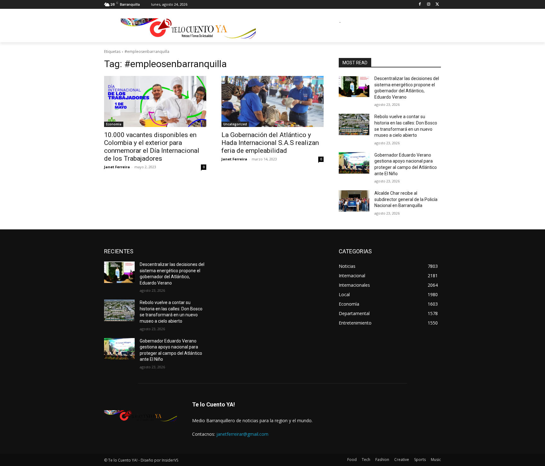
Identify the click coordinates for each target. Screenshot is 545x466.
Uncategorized (235, 124)
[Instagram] (428, 4)
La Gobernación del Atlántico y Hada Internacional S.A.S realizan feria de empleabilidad (270, 142)
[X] (437, 4)
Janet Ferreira (117, 166)
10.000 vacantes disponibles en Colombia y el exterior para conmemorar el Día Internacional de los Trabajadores (151, 146)
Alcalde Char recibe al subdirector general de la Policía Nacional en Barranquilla (405, 199)
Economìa (113, 124)
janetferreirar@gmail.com (242, 434)
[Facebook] (420, 4)
